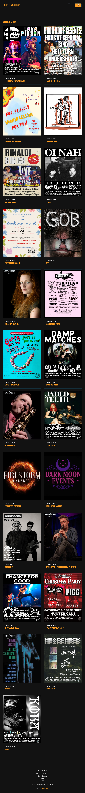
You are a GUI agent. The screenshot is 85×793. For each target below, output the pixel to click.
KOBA (7, 749)
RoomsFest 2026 (53, 323)
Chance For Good (12, 627)
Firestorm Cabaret (13, 506)
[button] (69, 3)
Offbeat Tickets (45, 788)
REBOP (7, 688)
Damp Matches (52, 384)
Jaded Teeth (50, 445)
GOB (47, 263)
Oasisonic (9, 566)
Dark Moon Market (54, 506)
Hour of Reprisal (53, 80)
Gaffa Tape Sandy (12, 384)
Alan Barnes (10, 445)
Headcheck (50, 688)
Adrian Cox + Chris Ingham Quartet (61, 566)
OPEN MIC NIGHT (52, 141)
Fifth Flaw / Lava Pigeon (15, 80)
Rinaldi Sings (10, 202)
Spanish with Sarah (13, 141)
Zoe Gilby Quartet (12, 323)
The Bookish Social (13, 263)
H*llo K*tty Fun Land (55, 627)
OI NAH (48, 202)
